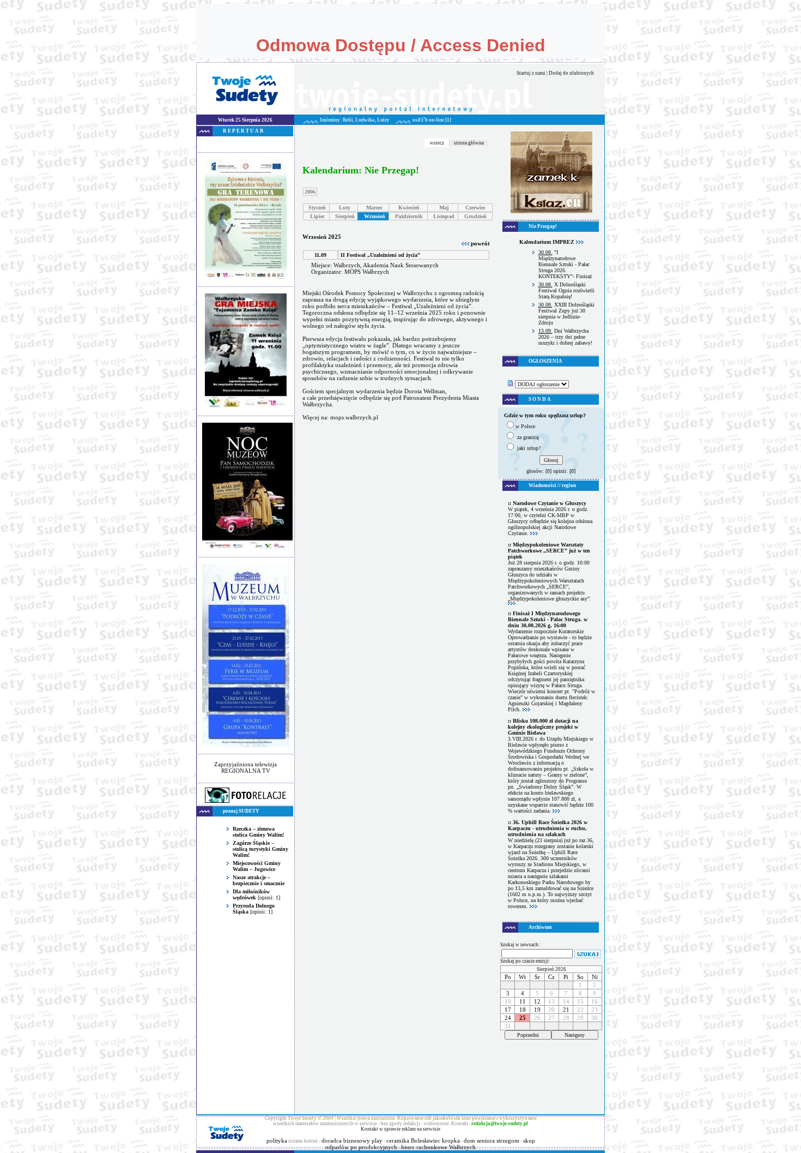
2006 (310, 192)
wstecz (437, 143)
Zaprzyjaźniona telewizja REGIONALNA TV (245, 767)
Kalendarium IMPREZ (547, 242)
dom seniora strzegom (491, 1140)
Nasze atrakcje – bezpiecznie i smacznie (258, 880)
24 (508, 1017)
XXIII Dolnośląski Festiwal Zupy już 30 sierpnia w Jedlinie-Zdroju (566, 314)
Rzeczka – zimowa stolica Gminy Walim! (258, 832)
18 (522, 1009)
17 (508, 1009)
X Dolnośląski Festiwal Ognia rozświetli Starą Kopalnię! (566, 290)
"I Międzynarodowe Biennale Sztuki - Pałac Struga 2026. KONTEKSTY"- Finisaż (565, 264)
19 (537, 1009)
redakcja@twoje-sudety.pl (499, 1123)
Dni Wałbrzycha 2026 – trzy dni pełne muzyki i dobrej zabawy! (565, 337)
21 (566, 1009)
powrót (479, 243)
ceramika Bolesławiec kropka (423, 1140)
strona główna (469, 143)
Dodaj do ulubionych (571, 73)
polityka (276, 1140)
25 (522, 1017)
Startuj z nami (531, 73)
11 (522, 1001)
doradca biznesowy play (352, 1140)
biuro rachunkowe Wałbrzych (438, 1147)
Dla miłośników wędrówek (251, 894)
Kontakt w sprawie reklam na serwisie (400, 1129)
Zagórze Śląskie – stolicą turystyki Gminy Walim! (260, 849)
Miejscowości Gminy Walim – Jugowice (257, 866)
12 (537, 1001)
